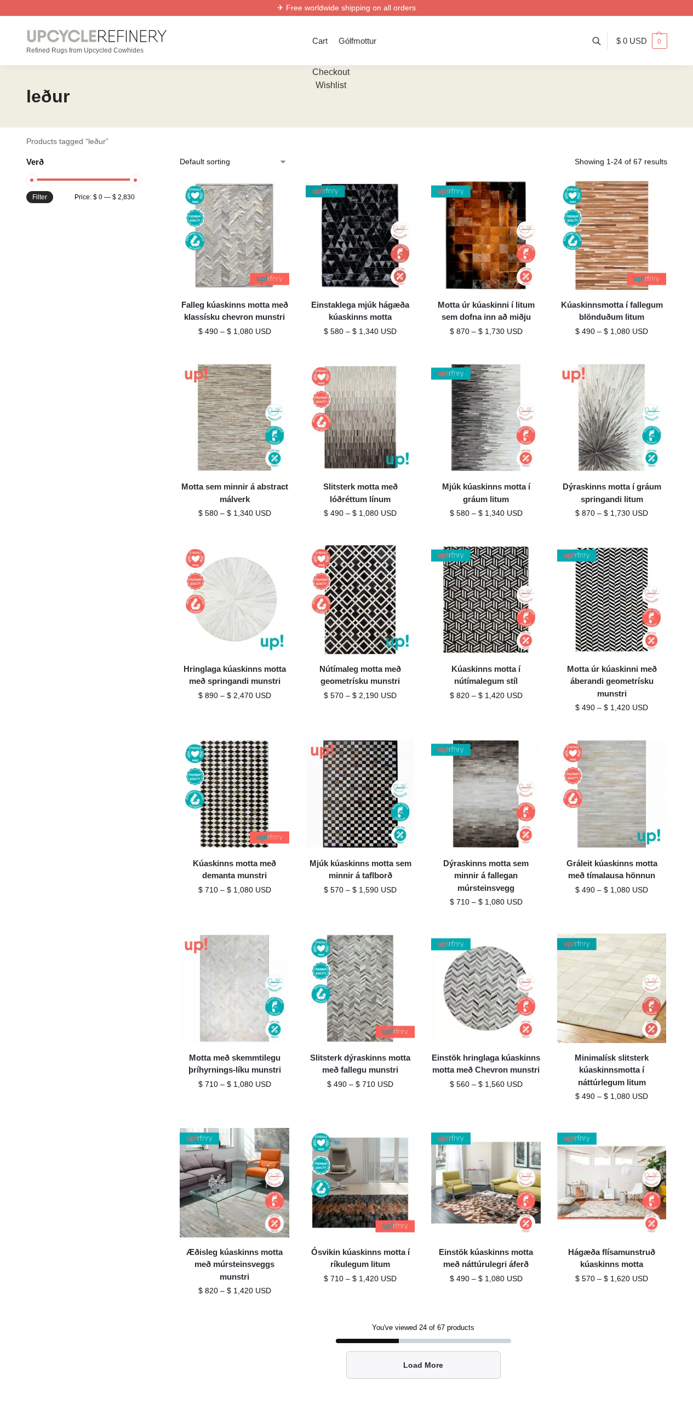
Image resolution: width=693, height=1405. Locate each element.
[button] (641, 41)
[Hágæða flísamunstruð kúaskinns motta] (612, 1182)
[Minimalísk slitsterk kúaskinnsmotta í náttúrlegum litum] (612, 988)
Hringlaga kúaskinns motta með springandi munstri (235, 675)
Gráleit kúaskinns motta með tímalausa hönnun (611, 869)
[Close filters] (138, 163)
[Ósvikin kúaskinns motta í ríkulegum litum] (360, 1182)
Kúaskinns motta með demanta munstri (234, 869)
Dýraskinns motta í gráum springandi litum (612, 493)
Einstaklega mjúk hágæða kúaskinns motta (360, 311)
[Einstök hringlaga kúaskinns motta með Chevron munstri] (486, 988)
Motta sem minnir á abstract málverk (234, 493)
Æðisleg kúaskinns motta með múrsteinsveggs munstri (234, 1264)
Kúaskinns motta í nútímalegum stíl (485, 675)
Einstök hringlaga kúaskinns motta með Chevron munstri (486, 1064)
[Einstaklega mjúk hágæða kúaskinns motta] (360, 235)
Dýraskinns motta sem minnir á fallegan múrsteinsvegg (486, 875)
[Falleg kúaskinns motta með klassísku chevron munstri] (234, 235)
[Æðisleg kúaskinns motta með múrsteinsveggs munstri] (234, 1182)
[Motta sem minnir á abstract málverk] (234, 418)
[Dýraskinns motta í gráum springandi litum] (612, 418)
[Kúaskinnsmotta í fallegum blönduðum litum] (612, 235)
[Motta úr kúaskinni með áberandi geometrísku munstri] (612, 599)
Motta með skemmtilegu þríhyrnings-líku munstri (234, 1064)
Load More (423, 1365)
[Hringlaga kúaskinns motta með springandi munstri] (234, 599)
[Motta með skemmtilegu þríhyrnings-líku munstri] (234, 988)
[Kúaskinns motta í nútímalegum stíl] (486, 599)
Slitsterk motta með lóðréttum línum (360, 493)
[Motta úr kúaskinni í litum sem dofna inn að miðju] (486, 235)
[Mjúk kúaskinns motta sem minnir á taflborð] (360, 794)
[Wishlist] (273, 197)
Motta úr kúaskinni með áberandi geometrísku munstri (612, 681)
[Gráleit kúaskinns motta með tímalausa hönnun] (612, 794)
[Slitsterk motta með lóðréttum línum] (360, 418)
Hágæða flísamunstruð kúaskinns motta (611, 1258)
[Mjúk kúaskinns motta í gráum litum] (486, 418)
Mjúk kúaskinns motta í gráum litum (486, 493)
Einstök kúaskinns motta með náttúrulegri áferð (486, 1258)
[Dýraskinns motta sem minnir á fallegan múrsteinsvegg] (486, 794)
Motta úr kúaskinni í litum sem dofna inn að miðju (486, 311)
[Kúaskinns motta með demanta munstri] (234, 794)
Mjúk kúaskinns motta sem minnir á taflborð (360, 869)
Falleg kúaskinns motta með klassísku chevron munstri (234, 311)
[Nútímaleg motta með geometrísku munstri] (360, 599)
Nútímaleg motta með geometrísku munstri (360, 675)
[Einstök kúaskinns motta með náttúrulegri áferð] (486, 1182)
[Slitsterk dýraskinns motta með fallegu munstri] (360, 988)
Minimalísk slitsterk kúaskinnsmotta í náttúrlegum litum (612, 1070)
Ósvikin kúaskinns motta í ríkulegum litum (360, 1258)
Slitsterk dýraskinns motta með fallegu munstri (360, 1064)
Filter (39, 197)
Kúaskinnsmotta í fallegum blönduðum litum (612, 311)
